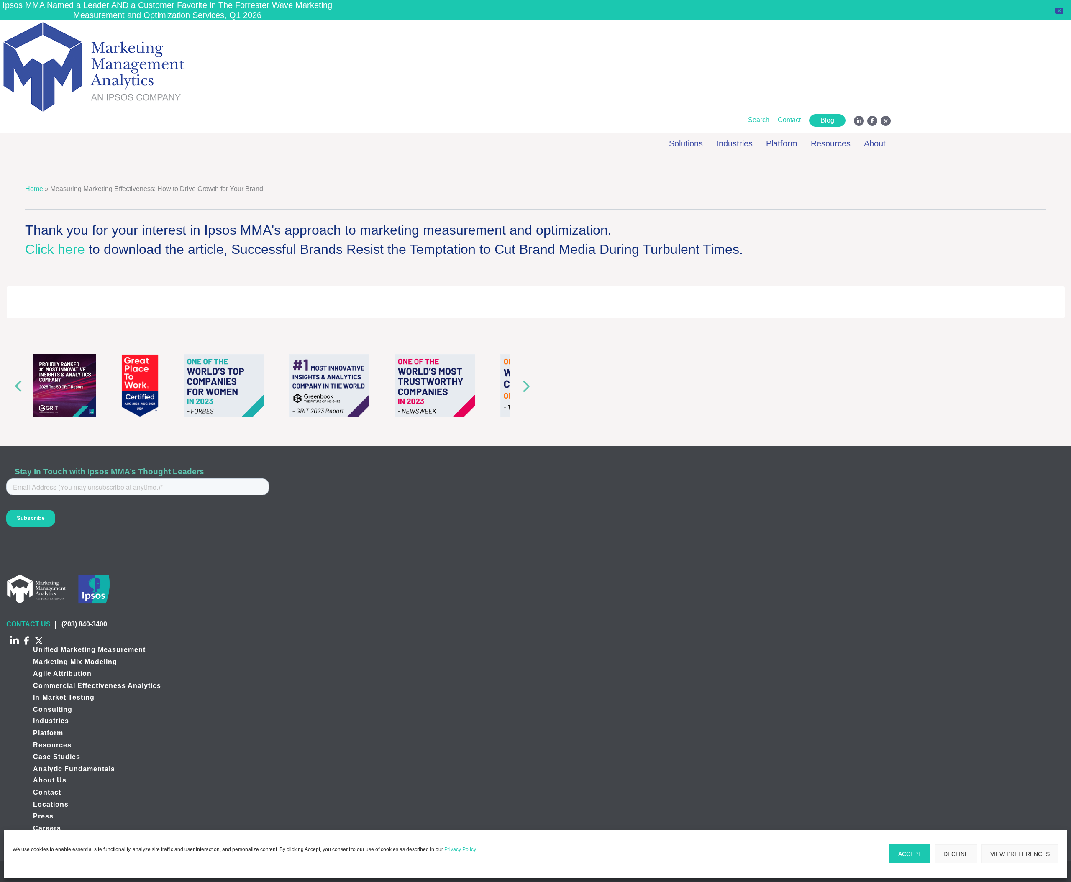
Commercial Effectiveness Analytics (97, 685)
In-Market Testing (64, 697)
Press (43, 816)
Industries (51, 720)
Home (34, 188)
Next (528, 385)
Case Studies (56, 756)
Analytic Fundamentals (74, 768)
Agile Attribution (62, 673)
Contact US (28, 624)
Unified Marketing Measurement (89, 649)
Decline (956, 854)
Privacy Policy (460, 849)
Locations (51, 804)
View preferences (1020, 854)
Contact (47, 792)
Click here (55, 249)
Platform (48, 732)
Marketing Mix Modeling (75, 661)
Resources (52, 745)
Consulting (52, 709)
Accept (910, 854)
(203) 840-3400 (84, 624)
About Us (50, 780)
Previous (16, 385)
